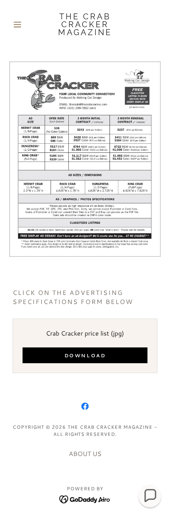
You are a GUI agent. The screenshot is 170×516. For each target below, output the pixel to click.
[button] (20, 24)
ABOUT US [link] (85, 453)
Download (85, 355)
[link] (85, 24)
